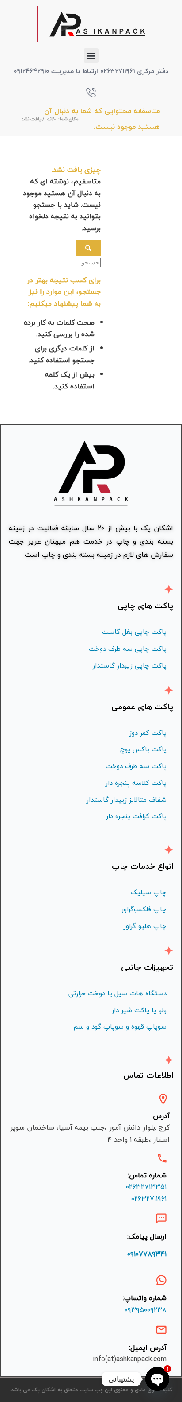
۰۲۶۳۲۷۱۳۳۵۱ (146, 1187)
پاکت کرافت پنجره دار (136, 816)
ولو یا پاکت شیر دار (139, 1010)
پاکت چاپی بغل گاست (134, 631)
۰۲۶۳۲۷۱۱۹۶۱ (149, 1198)
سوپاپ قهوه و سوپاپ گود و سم (120, 1026)
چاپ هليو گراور (145, 926)
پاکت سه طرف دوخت (136, 766)
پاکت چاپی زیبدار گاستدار (130, 665)
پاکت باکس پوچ (143, 749)
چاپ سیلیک (149, 892)
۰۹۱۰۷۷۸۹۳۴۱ (147, 1254)
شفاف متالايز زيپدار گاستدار (127, 799)
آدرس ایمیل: (148, 1347)
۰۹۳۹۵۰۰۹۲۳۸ (146, 1310)
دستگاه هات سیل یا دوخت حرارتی (117, 993)
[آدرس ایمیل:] (161, 1329)
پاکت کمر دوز (148, 732)
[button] (91, 55)
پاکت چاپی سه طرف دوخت (128, 648)
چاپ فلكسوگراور (144, 909)
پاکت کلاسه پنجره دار (136, 782)
